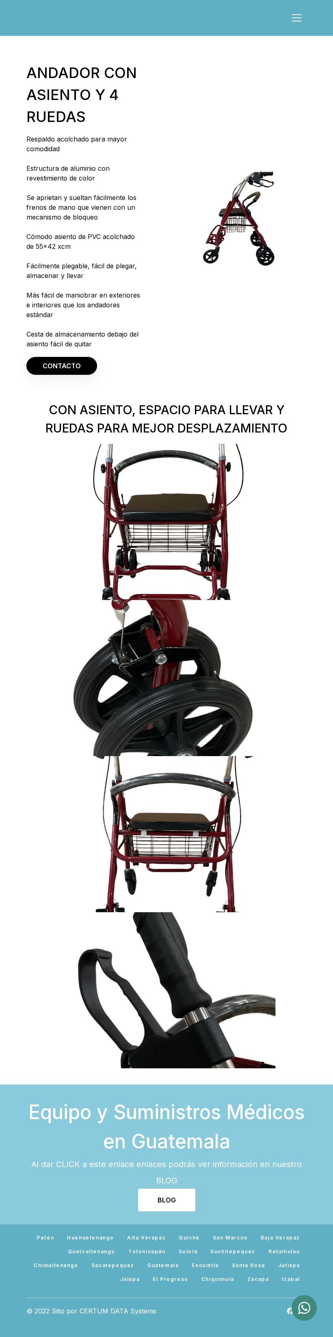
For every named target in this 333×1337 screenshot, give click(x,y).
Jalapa (130, 1279)
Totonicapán (147, 1251)
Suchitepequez (232, 1251)
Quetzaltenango (91, 1251)
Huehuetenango (90, 1238)
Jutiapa (289, 1265)
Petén (45, 1238)
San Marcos (230, 1238)
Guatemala (163, 1265)
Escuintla (205, 1265)
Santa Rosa (248, 1265)
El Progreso (170, 1279)
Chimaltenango (56, 1265)
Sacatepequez (112, 1265)
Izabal (291, 1279)
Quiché (189, 1238)
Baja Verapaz (280, 1238)
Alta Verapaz (146, 1238)
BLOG (167, 1200)
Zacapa (258, 1279)
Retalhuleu (284, 1251)
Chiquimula (217, 1279)
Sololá (188, 1251)
